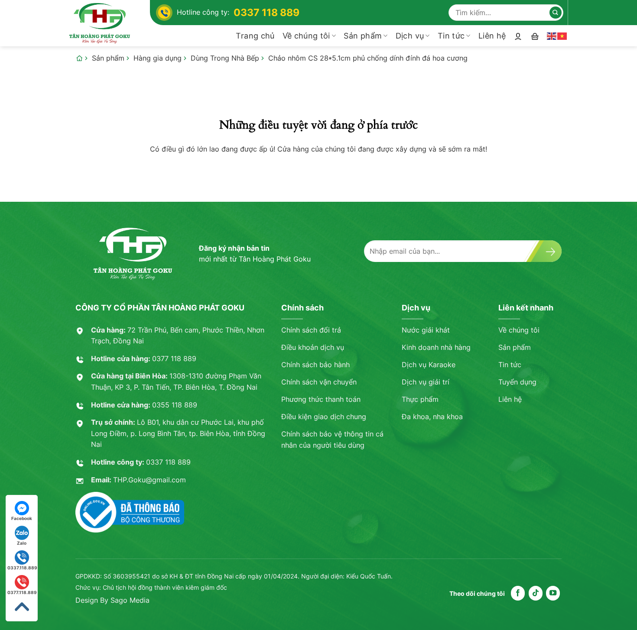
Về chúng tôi (306, 35)
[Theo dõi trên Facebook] (518, 593)
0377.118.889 (22, 592)
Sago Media (130, 600)
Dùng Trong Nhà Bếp (225, 58)
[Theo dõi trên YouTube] (553, 593)
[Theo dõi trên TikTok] (536, 593)
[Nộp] (555, 12)
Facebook (21, 518)
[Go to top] (21, 606)
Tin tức (451, 35)
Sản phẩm (363, 35)
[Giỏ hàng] (534, 36)
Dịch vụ (410, 35)
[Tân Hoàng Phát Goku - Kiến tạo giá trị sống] (109, 23)
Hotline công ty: (238, 12)
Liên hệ (492, 35)
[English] (552, 35)
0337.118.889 (22, 567)
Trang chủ (255, 35)
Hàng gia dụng (157, 58)
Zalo (21, 543)
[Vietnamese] (562, 35)
